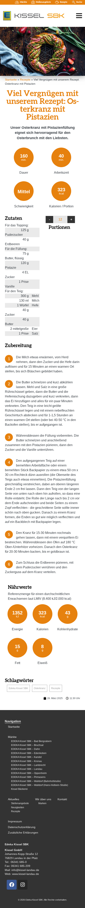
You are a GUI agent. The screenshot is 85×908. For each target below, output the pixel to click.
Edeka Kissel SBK (18, 688)
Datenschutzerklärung (21, 827)
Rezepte (63, 2)
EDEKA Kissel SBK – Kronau (26, 761)
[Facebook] (12, 885)
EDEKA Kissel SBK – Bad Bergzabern (31, 741)
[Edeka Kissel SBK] (33, 15)
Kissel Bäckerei (19, 789)
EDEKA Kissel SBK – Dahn (25, 749)
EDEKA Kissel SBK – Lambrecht (28, 765)
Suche (79, 2)
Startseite (11, 79)
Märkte (23, 2)
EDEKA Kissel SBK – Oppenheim (29, 773)
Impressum (15, 821)
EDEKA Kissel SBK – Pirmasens (28, 777)
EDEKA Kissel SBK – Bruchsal (27, 745)
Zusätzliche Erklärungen (23, 832)
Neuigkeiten (17, 807)
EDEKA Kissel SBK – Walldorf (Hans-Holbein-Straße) (39, 785)
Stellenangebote (43, 2)
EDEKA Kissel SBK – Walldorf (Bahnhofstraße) (36, 781)
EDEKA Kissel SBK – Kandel (26, 757)
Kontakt (62, 799)
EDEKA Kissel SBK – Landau (26, 769)
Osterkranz (39, 688)
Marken (42, 803)
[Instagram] (22, 885)
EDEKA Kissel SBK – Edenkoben (28, 753)
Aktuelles (13, 799)
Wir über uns (43, 799)
